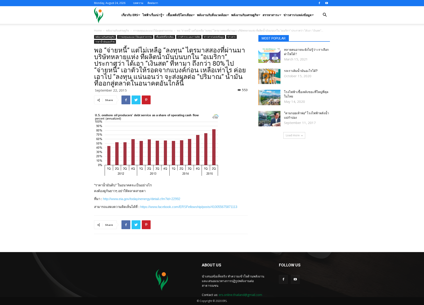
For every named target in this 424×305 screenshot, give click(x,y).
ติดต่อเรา (153, 3)
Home (98, 30)
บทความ (138, 3)
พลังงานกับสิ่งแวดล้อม (212, 15)
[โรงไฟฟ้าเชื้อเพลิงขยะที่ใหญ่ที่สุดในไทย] (269, 97)
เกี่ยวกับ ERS (129, 15)
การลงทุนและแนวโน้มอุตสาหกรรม (153, 30)
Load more (293, 135)
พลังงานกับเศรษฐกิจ (244, 15)
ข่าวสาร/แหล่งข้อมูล (298, 15)
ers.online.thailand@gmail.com (240, 295)
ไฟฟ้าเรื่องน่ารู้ (152, 15)
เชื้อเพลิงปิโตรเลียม (180, 15)
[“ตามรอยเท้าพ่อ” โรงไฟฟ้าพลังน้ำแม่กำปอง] (269, 118)
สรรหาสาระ (271, 15)
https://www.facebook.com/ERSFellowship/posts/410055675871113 (188, 207)
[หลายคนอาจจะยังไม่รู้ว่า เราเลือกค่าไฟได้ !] (269, 55)
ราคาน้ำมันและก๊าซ (105, 41)
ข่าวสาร (231, 36)
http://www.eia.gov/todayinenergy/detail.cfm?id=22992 (141, 199)
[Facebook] (319, 3)
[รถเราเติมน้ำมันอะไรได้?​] (269, 76)
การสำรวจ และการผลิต (189, 36)
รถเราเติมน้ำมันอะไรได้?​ (301, 71)
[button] (324, 15)
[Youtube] (326, 3)
